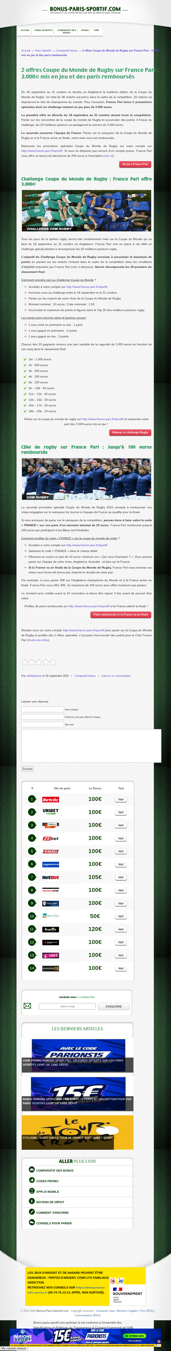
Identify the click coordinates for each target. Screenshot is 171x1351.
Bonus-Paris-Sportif (85, 8)
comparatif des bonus (54, 1170)
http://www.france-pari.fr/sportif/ (42, 150)
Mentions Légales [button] (127, 1310)
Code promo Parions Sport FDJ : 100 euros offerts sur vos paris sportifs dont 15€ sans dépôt (73, 1062)
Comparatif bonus (85, 675)
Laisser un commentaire (116, 675)
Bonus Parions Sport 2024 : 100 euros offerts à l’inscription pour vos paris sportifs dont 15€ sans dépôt (77, 1101)
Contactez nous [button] (105, 1310)
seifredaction (34, 675)
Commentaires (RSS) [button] (88, 1315)
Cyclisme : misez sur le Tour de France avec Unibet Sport (68, 1137)
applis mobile (47, 1191)
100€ (95, 838)
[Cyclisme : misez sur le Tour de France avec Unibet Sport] (77, 1132)
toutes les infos (38, 640)
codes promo (47, 1181)
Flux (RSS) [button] (146, 1310)
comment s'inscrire (52, 1212)
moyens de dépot (50, 1202)
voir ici (108, 155)
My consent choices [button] (14, 1348)
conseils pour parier (54, 1223)
